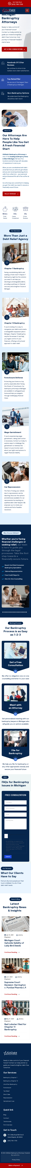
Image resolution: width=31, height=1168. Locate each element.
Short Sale (6, 1094)
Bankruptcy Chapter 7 (10, 1077)
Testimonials (7, 1121)
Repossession (7, 1098)
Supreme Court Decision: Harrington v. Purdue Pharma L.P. (15, 985)
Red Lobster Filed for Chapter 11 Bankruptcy (15, 1027)
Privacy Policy (16, 1159)
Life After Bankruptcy (10, 1084)
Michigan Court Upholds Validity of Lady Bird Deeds (14, 943)
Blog (4, 1115)
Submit (8, 856)
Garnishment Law (8, 1101)
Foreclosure (7, 1087)
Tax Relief (6, 1091)
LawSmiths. (16, 1155)
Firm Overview (7, 1125)
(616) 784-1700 (17, 4)
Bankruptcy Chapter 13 (10, 1081)
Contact (6, 1118)
